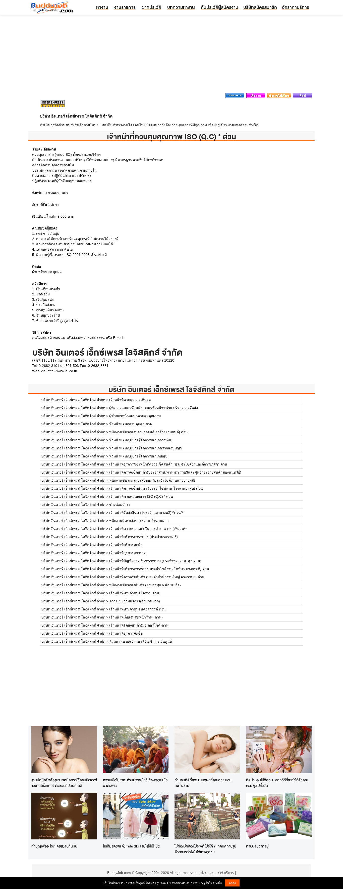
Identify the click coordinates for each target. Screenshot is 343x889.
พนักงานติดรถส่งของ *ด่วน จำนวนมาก (138, 521)
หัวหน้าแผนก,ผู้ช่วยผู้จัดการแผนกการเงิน (140, 440)
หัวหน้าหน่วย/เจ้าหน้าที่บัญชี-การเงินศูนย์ (140, 641)
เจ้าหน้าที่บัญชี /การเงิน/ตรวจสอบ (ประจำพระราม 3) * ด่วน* (155, 561)
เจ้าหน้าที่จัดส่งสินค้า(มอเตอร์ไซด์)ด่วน (138, 625)
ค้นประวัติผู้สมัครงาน (219, 7)
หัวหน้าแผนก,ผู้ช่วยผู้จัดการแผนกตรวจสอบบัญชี (145, 448)
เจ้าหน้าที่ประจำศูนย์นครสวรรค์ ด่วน (137, 609)
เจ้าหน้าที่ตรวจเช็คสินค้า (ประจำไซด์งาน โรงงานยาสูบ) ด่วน (156, 488)
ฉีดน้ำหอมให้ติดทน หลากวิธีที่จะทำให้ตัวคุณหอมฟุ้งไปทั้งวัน (277, 783)
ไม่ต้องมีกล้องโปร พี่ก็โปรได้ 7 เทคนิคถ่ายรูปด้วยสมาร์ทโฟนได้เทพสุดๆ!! (205, 849)
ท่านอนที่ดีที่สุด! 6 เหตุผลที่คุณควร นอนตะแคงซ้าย (203, 783)
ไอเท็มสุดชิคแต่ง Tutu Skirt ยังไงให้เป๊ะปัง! (131, 846)
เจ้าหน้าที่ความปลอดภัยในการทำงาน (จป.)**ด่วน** (148, 529)
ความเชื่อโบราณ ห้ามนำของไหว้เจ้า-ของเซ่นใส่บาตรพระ (135, 783)
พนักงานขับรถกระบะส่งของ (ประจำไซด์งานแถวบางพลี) (152, 480)
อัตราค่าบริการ (295, 7)
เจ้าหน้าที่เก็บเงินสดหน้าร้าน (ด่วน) (136, 617)
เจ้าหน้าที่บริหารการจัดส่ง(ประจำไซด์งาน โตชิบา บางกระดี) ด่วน (159, 569)
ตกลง (232, 883)
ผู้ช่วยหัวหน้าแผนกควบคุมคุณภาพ (135, 416)
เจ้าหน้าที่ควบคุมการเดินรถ (130, 400)
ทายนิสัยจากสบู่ (257, 846)
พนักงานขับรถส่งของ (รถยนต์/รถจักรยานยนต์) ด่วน (148, 432)
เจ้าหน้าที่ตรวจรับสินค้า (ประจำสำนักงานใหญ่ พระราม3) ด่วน (156, 577)
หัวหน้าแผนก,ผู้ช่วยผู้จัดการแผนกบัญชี (138, 456)
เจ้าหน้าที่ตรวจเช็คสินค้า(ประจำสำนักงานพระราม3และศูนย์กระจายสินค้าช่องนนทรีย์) (175, 472)
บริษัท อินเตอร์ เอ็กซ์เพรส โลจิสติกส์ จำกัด (171, 389)
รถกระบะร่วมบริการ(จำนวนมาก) (134, 601)
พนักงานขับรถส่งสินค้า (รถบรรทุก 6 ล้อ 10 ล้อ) (145, 585)
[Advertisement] (171, 55)
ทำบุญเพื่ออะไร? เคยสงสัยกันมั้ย (54, 846)
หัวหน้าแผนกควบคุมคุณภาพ (130, 424)
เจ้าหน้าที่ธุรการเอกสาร (127, 553)
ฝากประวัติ (151, 7)
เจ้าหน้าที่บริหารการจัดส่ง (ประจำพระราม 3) (143, 537)
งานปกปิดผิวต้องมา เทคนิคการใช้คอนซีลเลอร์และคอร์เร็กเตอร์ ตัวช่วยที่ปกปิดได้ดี (64, 783)
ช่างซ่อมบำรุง (119, 505)
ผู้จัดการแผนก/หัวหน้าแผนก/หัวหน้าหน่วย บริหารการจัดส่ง (153, 408)
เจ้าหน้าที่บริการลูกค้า (125, 545)
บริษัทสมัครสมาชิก (260, 7)
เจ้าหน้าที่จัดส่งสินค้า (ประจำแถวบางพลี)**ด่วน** (146, 513)
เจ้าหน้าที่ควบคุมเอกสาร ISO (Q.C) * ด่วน (141, 496)
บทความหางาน (181, 7)
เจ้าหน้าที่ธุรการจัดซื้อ (126, 633)
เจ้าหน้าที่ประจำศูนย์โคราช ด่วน (134, 593)
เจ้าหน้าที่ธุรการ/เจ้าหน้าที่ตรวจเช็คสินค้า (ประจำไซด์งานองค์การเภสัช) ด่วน (168, 464)
